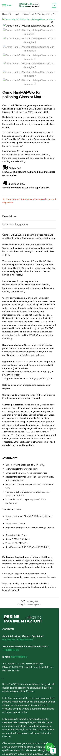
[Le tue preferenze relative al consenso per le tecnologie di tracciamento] (53, 751)
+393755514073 (25, 639)
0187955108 (8, 639)
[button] (52, 22)
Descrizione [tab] (9, 216)
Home (5, 14)
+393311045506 (10, 650)
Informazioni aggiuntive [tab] (15, 224)
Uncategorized (16, 14)
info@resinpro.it (19, 656)
